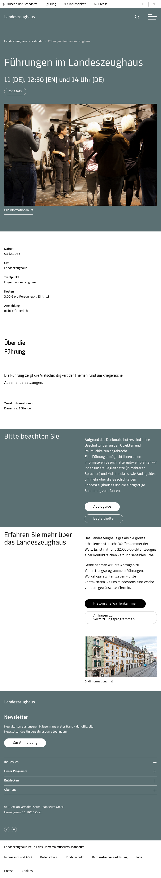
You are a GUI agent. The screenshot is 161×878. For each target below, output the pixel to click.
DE (144, 4)
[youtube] (14, 829)
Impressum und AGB (18, 857)
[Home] (19, 16)
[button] (137, 16)
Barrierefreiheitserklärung (109, 857)
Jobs (139, 857)
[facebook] (6, 829)
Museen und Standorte (22, 4)
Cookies (27, 871)
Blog (53, 4)
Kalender (37, 41)
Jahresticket (77, 4)
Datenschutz (48, 857)
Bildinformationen (17, 210)
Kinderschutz (75, 857)
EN (153, 4)
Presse (103, 4)
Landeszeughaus (15, 41)
